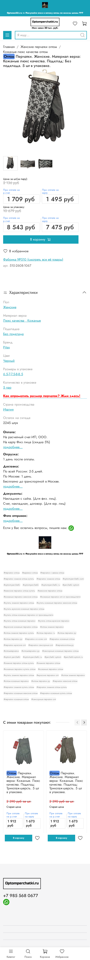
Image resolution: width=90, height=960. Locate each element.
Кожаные (34, 320)
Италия (8, 409)
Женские (9, 307)
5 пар (7, 387)
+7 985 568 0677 (20, 895)
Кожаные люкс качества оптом (25, 51)
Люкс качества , (15, 320)
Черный (9, 360)
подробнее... (13, 447)
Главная (9, 46)
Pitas (6, 347)
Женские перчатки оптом (39, 46)
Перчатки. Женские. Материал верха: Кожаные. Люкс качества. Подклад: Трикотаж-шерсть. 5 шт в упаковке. (23, 782)
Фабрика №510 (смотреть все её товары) (33, 259)
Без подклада (13, 334)
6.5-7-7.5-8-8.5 (13, 374)
